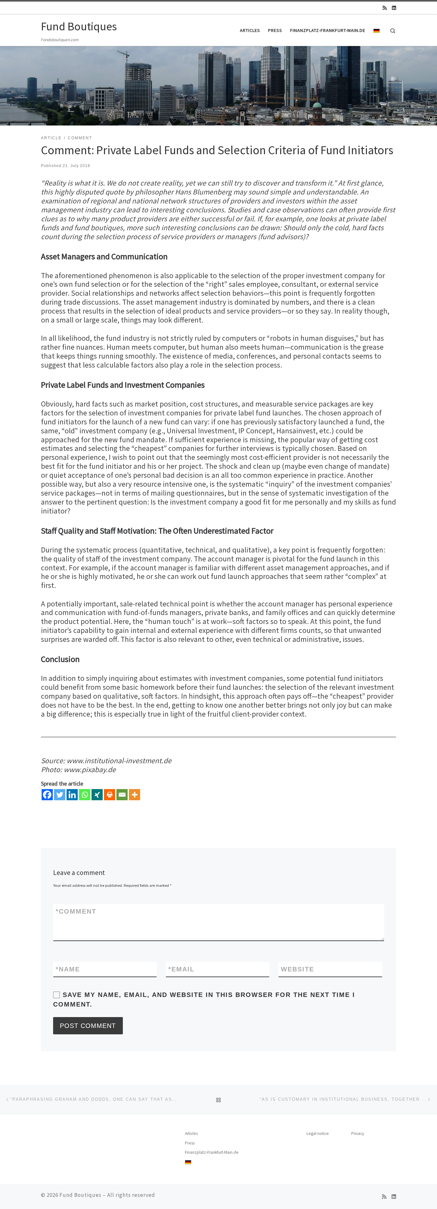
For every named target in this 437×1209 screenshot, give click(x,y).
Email (181, 969)
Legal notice (317, 1133)
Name (68, 969)
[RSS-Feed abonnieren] (385, 7)
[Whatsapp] (84, 794)
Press (190, 1143)
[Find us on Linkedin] (394, 7)
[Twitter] (59, 794)
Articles (191, 1133)
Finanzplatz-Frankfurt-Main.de (212, 1152)
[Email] (122, 794)
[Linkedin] (72, 794)
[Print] (109, 794)
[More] (134, 794)
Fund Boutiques (80, 1194)
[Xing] (97, 794)
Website (297, 969)
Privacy (357, 1133)
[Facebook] (47, 794)
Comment (76, 911)
